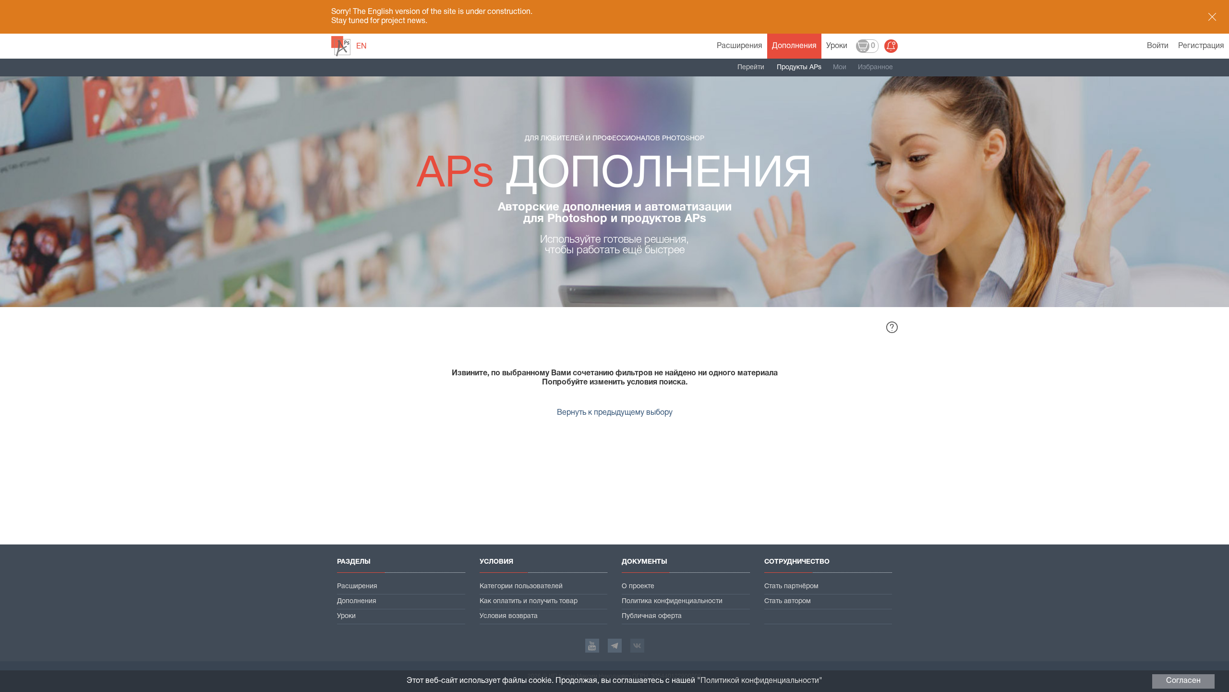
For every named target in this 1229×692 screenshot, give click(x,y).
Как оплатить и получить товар (529, 601)
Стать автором (787, 601)
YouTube (592, 646)
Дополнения (794, 46)
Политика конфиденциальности (672, 601)
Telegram (615, 646)
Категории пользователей (521, 586)
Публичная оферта (652, 616)
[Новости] (891, 46)
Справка (892, 327)
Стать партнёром (791, 586)
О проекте (638, 586)
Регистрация (1201, 46)
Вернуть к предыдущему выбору (615, 412)
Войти (1158, 46)
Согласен (1183, 681)
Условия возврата (509, 616)
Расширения (739, 46)
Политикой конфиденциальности (759, 681)
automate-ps (340, 46)
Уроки (836, 46)
